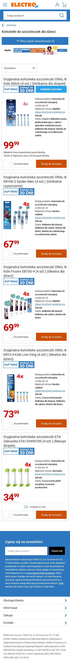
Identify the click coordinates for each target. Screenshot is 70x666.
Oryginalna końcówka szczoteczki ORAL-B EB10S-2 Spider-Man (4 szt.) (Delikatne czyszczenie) (34, 181)
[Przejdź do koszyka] (63, 4)
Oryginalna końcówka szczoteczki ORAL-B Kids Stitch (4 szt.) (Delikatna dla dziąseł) (34, 81)
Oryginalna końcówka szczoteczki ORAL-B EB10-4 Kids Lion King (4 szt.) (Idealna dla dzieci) (34, 354)
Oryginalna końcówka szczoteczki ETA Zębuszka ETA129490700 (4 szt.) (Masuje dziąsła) (34, 441)
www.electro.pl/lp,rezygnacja (41, 572)
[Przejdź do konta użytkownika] (56, 4)
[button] (4, 4)
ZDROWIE (11, 25)
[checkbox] (11, 163)
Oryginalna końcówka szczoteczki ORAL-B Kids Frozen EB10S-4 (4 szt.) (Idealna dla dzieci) (34, 271)
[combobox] (19, 68)
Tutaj (61, 583)
